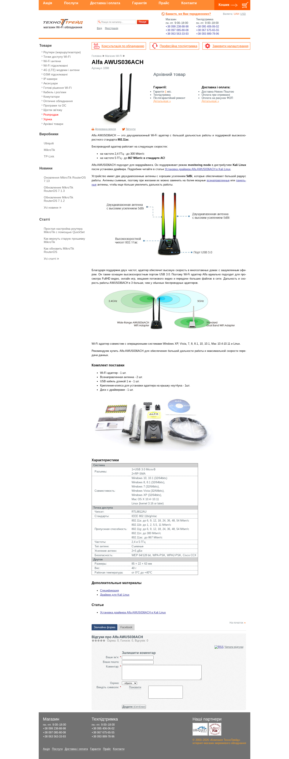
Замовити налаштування (230, 46)
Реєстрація (111, 28)
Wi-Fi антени (52, 61)
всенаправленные (218, 180)
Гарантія (139, 3)
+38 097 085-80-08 (177, 30)
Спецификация (109, 590)
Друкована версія (105, 129)
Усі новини (52, 207)
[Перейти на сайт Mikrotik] (215, 729)
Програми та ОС (54, 105)
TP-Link (49, 156)
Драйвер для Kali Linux (114, 594)
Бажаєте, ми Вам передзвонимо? (188, 13)
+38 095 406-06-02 (207, 26)
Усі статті (51, 258)
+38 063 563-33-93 (177, 33)
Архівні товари (53, 124)
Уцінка (47, 119)
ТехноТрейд (63, 24)
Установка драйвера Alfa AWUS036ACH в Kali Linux (198, 169)
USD (243, 13)
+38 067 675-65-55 (207, 30)
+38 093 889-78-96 (207, 33)
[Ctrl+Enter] (133, 706)
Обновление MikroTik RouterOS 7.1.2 (58, 199)
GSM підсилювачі (55, 74)
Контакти (189, 3)
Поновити (135, 687)
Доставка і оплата (105, 3)
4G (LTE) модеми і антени (61, 70)
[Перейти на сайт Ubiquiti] (200, 729)
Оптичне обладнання (58, 101)
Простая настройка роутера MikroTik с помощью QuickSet (64, 230)
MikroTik (49, 150)
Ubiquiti (49, 143)
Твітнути (131, 129)
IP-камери (50, 79)
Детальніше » (162, 101)
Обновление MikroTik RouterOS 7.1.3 (58, 189)
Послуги (71, 3)
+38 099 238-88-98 (177, 26)
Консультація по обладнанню (123, 46)
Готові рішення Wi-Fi (57, 87)
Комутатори (51, 96)
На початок (236, 622)
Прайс (164, 3)
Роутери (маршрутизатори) (62, 52)
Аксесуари (50, 83)
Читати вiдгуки (233, 646)
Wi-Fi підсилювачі (55, 65)
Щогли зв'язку (52, 110)
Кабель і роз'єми (54, 92)
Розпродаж (50, 114)
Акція (47, 3)
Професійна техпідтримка (178, 46)
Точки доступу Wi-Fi (57, 56)
